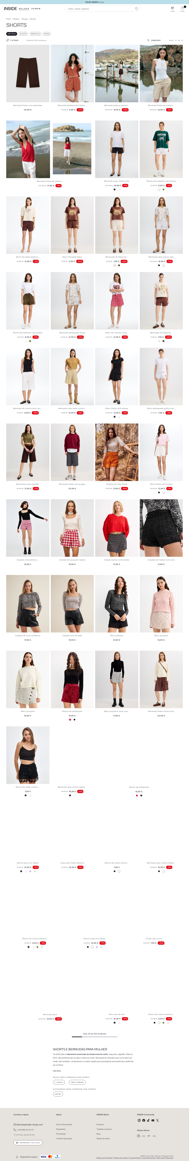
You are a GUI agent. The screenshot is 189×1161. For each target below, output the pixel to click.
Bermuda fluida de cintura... (161, 105)
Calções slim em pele (72, 635)
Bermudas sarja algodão (27, 484)
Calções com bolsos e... (28, 560)
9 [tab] (153, 47)
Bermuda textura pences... (116, 105)
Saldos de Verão (103, 1138)
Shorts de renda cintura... (28, 787)
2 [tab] (55, 47)
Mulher (24, 9)
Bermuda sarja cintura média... (72, 787)
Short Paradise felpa (72, 257)
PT (149, 1136)
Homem (36, 9)
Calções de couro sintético (27, 635)
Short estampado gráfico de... (161, 408)
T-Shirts (59, 1082)
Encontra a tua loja (29, 1143)
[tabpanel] (27, 73)
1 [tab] (53, 47)
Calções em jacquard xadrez (72, 560)
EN (154, 1136)
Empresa (100, 1124)
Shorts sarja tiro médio (28, 863)
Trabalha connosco (104, 1129)
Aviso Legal (160, 1158)
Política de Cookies (121, 1158)
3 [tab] (56, 47)
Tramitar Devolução (64, 1138)
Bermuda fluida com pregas (72, 484)
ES (144, 1136)
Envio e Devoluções (64, 1124)
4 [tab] (57, 47)
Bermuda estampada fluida (72, 332)
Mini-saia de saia (117, 1014)
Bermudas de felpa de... (117, 257)
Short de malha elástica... (28, 257)
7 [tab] (106, 47)
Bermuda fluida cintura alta (161, 711)
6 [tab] (60, 47)
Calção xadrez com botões (116, 560)
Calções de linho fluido (117, 484)
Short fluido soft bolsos (116, 408)
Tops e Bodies (77, 1082)
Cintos (58, 1094)
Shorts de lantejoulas (72, 711)
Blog (98, 1134)
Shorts (23, 34)
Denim (46, 34)
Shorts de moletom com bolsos (161, 181)
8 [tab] (107, 47)
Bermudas (35, 34)
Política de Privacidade (104, 1158)
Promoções (61, 1134)
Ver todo (11, 34)
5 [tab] (59, 47)
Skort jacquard (161, 635)
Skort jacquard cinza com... (117, 711)
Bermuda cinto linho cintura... (72, 408)
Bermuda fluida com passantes (27, 105)
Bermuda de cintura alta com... (27, 408)
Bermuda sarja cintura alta (116, 181)
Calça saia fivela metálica (72, 863)
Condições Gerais (148, 1158)
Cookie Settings (135, 1158)
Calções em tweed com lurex (161, 560)
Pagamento (61, 1129)
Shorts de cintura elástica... (35, 938)
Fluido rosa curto (154, 938)
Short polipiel (116, 635)
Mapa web (169, 1158)
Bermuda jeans (50, 1014)
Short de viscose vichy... (116, 332)
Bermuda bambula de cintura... (72, 105)
